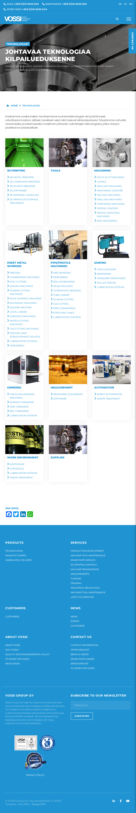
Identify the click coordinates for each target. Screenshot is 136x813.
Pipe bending (62, 272)
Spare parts (27, 9)
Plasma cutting (63, 299)
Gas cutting (61, 303)
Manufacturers (15, 555)
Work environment (22, 457)
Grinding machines (23, 316)
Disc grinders (19, 406)
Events (75, 621)
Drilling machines (109, 186)
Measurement (62, 387)
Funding (76, 578)
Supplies (57, 457)
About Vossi (12, 645)
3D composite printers (25, 181)
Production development (87, 551)
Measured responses (111, 278)
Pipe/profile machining (60, 264)
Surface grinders (22, 402)
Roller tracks (106, 282)
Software (60, 398)
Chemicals (17, 468)
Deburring (17, 345)
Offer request (80, 649)
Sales (23, 4)
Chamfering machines (24, 277)
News (74, 616)
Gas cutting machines (24, 328)
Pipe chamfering (64, 308)
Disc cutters (18, 281)
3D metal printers (22, 177)
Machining (102, 170)
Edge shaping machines (26, 298)
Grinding (14, 387)
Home (14, 105)
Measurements (80, 574)
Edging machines (21, 286)
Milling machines (108, 195)
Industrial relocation (85, 587)
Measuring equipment (68, 394)
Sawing (100, 262)
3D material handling (24, 195)
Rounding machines (23, 302)
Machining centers (110, 190)
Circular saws (106, 269)
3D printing (16, 170)
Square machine (21, 307)
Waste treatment (108, 398)
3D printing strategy (84, 564)
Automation (104, 387)
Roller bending (64, 281)
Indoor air (17, 464)
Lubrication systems (23, 341)
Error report (79, 663)
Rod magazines (107, 220)
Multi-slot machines (110, 177)
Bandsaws (104, 273)
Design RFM (39, 804)
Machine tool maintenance (88, 555)
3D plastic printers (22, 186)
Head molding (63, 286)
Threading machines (111, 203)
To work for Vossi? (17, 659)
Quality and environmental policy (27, 654)
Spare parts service (83, 560)
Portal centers (107, 208)
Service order (80, 654)
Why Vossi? (12, 649)
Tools (55, 170)
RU (130, 4)
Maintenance (66, 4)
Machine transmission (85, 569)
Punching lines (63, 312)
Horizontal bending (67, 290)
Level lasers (18, 311)
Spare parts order (82, 659)
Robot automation (109, 394)
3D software (18, 190)
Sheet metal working (17, 264)
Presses (15, 272)
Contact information (84, 645)
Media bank (12, 663)
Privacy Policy (35, 775)
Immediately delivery (18, 560)
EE (125, 4)
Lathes (101, 181)
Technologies (14, 551)
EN (120, 4)
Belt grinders (19, 411)
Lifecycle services (82, 597)
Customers (12, 616)
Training (76, 583)
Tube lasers (61, 294)
